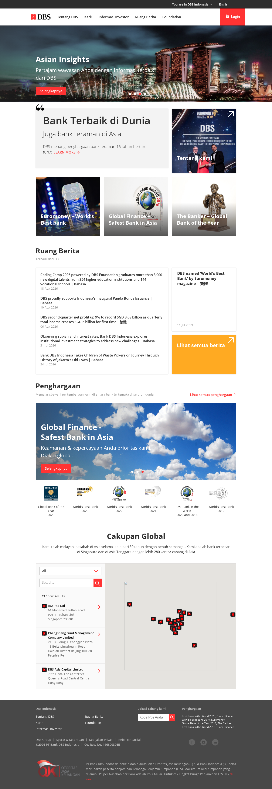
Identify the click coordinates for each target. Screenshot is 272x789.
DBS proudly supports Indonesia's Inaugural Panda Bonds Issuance (94, 298)
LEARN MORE (64, 152)
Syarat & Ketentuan (70, 740)
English (224, 4)
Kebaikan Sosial (129, 740)
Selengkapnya (51, 91)
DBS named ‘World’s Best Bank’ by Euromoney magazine (201, 278)
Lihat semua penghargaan (211, 394)
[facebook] (192, 742)
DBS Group (43, 740)
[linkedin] (215, 742)
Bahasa (80, 284)
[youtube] (203, 742)
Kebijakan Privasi (101, 740)
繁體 (123, 322)
